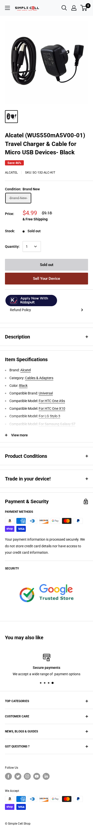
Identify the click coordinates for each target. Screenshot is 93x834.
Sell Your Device (46, 278)
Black (23, 386)
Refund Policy (20, 310)
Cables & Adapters (39, 378)
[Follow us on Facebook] (8, 776)
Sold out (46, 265)
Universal (46, 393)
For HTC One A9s (52, 401)
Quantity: (12, 246)
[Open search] (64, 8)
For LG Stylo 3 (49, 416)
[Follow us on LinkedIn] (46, 776)
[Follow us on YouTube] (36, 776)
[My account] (73, 8)
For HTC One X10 (52, 408)
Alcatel (11, 172)
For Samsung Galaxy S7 (57, 424)
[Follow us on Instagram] (27, 776)
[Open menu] (7, 8)
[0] (84, 8)
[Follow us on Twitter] (17, 776)
